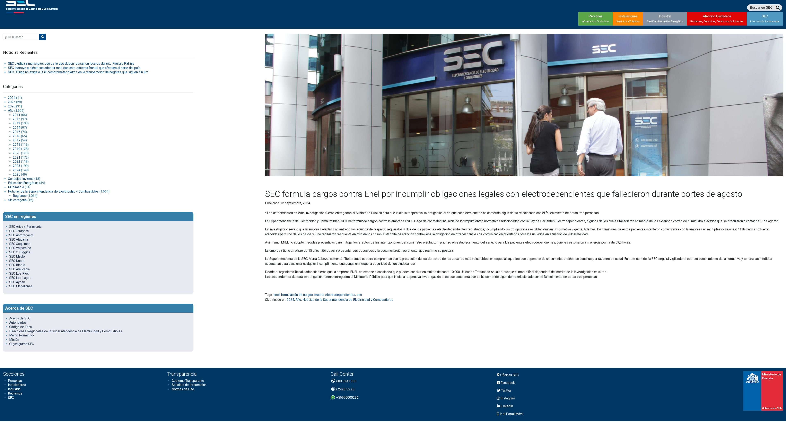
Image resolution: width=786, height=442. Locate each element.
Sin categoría (17, 200)
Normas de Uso (183, 389)
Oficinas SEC (509, 375)
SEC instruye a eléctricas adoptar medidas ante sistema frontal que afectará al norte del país (74, 68)
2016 (16, 136)
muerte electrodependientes (334, 295)
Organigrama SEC (21, 344)
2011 (16, 115)
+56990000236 (346, 397)
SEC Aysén (17, 282)
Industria (665, 18)
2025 (11, 102)
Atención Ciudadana (716, 18)
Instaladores (17, 385)
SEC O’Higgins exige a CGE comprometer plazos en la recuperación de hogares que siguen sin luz (78, 72)
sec (359, 295)
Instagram (507, 398)
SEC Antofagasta (21, 235)
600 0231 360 (345, 381)
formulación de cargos (297, 295)
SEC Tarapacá (19, 231)
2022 (16, 161)
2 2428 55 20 (345, 389)
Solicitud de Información (189, 385)
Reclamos (15, 393)
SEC (764, 18)
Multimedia (16, 187)
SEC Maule (17, 256)
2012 (16, 119)
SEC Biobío (17, 265)
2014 (16, 128)
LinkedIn (506, 406)
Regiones (20, 196)
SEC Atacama (18, 239)
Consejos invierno (21, 179)
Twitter (505, 390)
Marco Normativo (21, 335)
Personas (595, 18)
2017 (16, 140)
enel (276, 295)
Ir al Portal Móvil (511, 414)
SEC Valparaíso (20, 248)
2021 (16, 157)
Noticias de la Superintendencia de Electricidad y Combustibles (53, 191)
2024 (11, 98)
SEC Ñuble (16, 261)
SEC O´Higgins (19, 252)
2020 (16, 153)
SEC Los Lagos (20, 278)
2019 (16, 149)
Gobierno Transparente (188, 381)
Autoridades (18, 323)
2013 (16, 123)
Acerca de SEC (19, 318)
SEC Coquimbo (19, 244)
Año (11, 111)
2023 (16, 166)
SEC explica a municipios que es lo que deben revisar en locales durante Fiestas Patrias (71, 63)
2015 (16, 132)
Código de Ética (20, 327)
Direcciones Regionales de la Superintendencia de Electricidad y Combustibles (65, 331)
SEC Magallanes (21, 286)
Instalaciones (628, 18)
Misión (14, 340)
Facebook (507, 383)
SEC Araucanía (19, 269)
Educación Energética (23, 183)
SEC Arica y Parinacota (25, 227)
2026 (11, 106)
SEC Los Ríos (19, 273)
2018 (16, 145)
